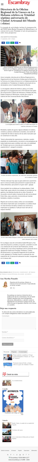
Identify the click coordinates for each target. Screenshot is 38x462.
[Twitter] (13, 455)
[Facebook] (10, 455)
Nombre (5, 332)
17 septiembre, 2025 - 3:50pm (8, 39)
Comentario (5, 316)
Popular (13, 352)
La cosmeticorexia (17, 380)
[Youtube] (20, 455)
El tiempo (13, 450)
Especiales (26, 450)
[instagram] (23, 455)
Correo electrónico (8, 337)
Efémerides (34, 450)
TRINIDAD (32, 272)
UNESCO (29, 274)
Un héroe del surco (17, 430)
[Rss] (7, 455)
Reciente (6, 352)
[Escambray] (19, 2)
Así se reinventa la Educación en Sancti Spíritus (23, 437)
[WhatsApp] (17, 455)
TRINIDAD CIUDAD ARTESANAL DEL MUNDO (13, 274)
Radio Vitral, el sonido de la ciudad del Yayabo (23, 424)
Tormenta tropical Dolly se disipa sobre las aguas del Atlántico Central (23, 363)
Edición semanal (5, 450)
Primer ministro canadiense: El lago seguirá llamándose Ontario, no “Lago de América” (23, 356)
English (20, 450)
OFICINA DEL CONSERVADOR (20, 272)
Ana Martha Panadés (9, 37)
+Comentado (23, 352)
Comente (24, 42)
